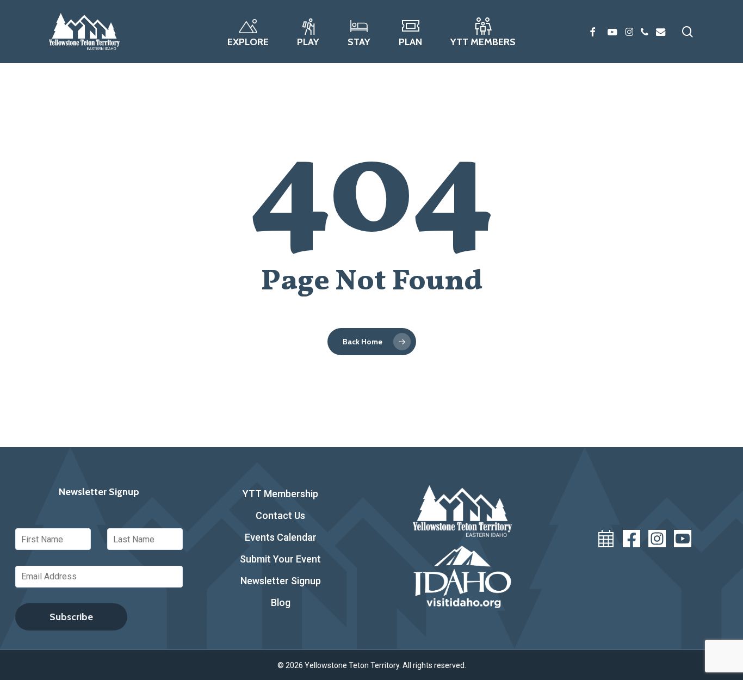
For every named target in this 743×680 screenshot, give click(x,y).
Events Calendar (281, 537)
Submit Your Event (280, 559)
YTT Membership (280, 493)
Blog (280, 602)
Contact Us (280, 515)
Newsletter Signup (280, 580)
